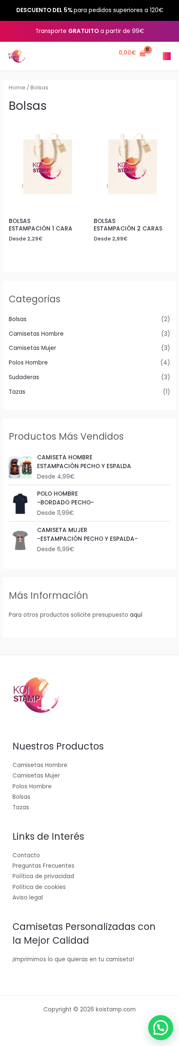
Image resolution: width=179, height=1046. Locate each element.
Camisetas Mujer (32, 348)
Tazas (17, 392)
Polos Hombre (28, 363)
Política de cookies (39, 887)
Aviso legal (27, 898)
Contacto (26, 855)
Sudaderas (24, 377)
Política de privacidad (43, 876)
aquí (136, 615)
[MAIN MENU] (167, 56)
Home (17, 87)
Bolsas (18, 319)
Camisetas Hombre (36, 334)
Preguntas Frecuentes (43, 866)
